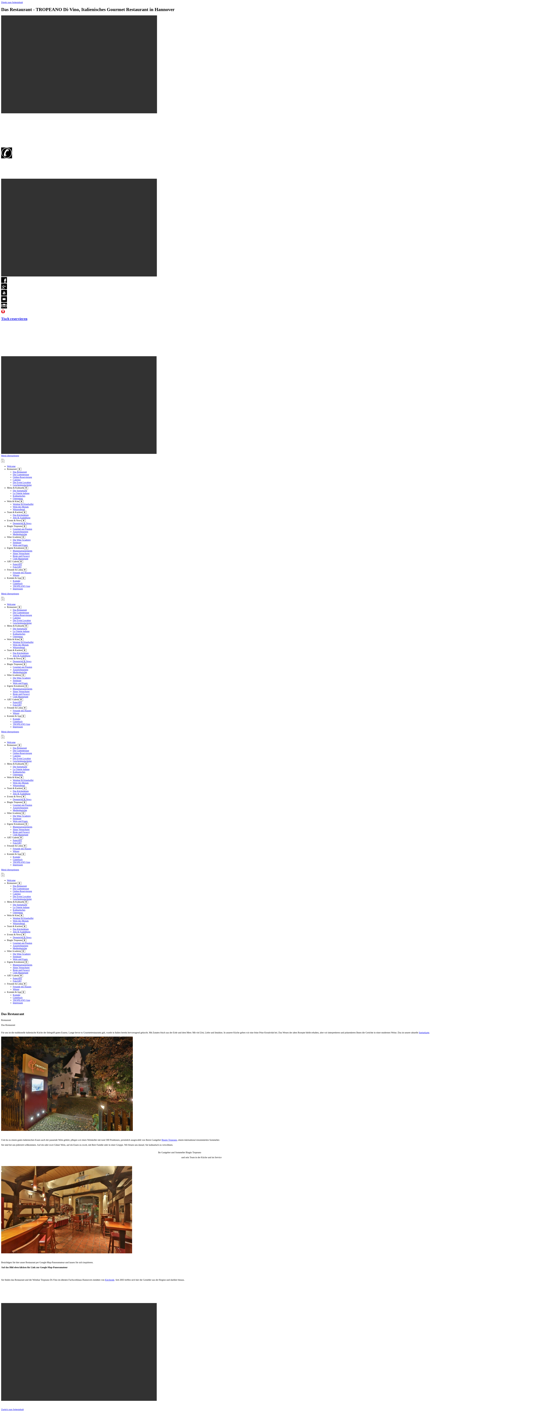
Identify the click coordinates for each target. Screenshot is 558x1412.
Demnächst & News (22, 523)
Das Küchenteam (21, 515)
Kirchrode (109, 1280)
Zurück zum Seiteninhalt (12, 1409)
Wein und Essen (20, 545)
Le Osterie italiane (21, 493)
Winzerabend (19, 509)
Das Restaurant (20, 472)
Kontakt (16, 581)
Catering (17, 480)
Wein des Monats (21, 507)
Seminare (17, 542)
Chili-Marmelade (20, 558)
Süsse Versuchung (21, 553)
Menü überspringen (10, 455)
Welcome (11, 466)
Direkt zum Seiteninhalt (12, 2)
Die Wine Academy (22, 540)
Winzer (16, 575)
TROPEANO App (21, 586)
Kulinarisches (19, 496)
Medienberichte (20, 534)
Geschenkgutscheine (22, 485)
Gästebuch (18, 583)
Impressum (18, 589)
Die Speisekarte (20, 490)
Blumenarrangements (22, 551)
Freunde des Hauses (22, 572)
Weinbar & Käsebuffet (23, 504)
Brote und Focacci (21, 556)
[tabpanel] (279, 1025)
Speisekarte (424, 1032)
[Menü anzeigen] (2, 459)
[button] (4, 301)
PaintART (17, 564)
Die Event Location (22, 482)
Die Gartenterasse (21, 474)
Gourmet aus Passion (22, 529)
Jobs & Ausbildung (21, 517)
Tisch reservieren (14, 319)
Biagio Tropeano (169, 1140)
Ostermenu (18, 498)
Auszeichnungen (20, 531)
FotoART (17, 567)
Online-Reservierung (22, 477)
